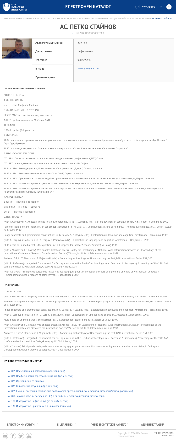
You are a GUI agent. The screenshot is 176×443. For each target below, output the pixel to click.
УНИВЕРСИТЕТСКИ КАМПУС (108, 425)
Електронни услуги (21, 425)
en (161, 6)
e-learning (65, 425)
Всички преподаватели (90, 33)
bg (169, 6)
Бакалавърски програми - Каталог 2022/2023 (26, 18)
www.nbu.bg (145, 7)
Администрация (152, 425)
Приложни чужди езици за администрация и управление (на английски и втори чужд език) (101, 18)
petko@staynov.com (88, 68)
